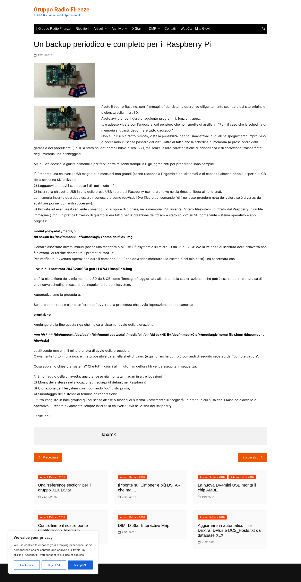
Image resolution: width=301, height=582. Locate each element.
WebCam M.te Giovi (195, 28)
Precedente (50, 457)
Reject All (54, 565)
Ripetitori (82, 28)
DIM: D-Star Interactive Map (143, 525)
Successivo (250, 457)
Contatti (170, 28)
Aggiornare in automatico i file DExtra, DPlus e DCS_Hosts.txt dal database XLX (229, 530)
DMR (152, 28)
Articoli (99, 28)
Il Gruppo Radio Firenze (53, 28)
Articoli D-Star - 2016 (52, 477)
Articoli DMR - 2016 (242, 477)
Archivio (117, 28)
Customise (27, 565)
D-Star (136, 28)
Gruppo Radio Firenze (61, 9)
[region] (53, 552)
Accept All (80, 565)
